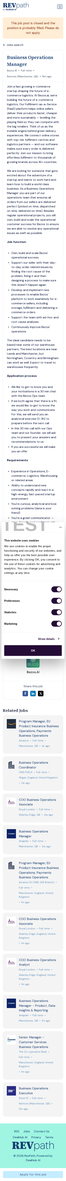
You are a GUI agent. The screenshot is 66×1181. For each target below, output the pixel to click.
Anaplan (24, 841)
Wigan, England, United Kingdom (38, 777)
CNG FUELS (25, 772)
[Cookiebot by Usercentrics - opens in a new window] (46, 527)
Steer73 (23, 1098)
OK (33, 650)
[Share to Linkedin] (33, 693)
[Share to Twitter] (40, 693)
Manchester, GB (28, 746)
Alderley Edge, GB (29, 814)
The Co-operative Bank (33, 1051)
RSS (16, 1131)
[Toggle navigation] (59, 6)
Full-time (26, 70)
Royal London (27, 809)
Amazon (24, 740)
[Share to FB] (25, 693)
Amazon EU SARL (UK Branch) (36, 882)
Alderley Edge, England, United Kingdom (37, 935)
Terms (49, 1137)
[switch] (56, 601)
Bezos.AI (12, 70)
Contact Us (41, 1131)
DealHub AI (20, 1137)
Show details (46, 638)
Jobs (26, 1131)
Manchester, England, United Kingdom (36, 895)
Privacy (36, 1137)
